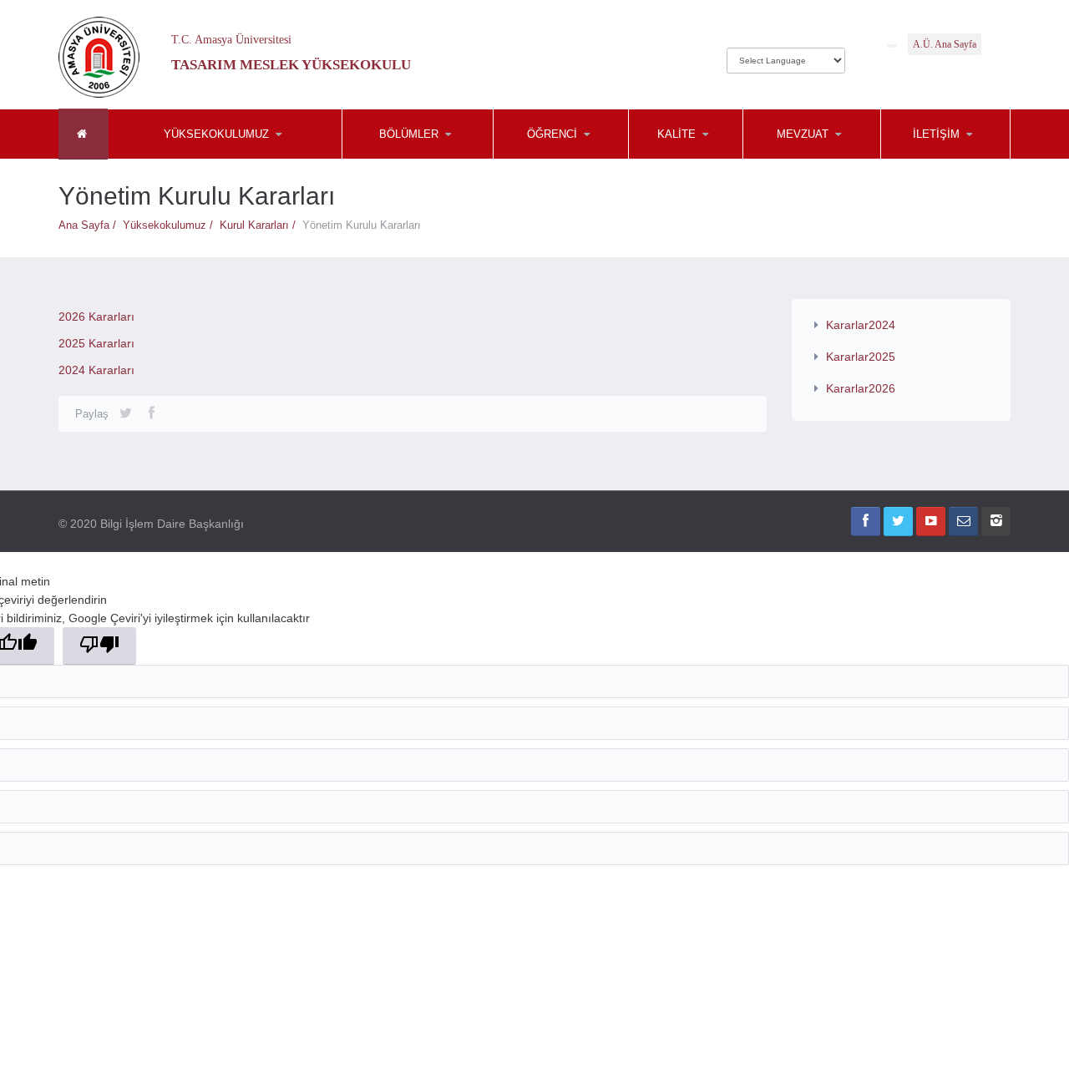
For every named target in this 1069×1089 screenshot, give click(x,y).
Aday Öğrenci (576, 159)
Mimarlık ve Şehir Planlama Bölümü (424, 154)
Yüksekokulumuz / (171, 225)
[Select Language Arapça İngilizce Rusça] (786, 56)
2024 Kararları (96, 370)
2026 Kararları (96, 316)
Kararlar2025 (860, 356)
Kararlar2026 (860, 388)
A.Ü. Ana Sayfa (944, 44)
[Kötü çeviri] (99, 646)
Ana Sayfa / (90, 225)
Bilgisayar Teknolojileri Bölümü (424, 156)
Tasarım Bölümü (425, 159)
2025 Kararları (96, 343)
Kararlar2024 (860, 325)
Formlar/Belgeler (711, 159)
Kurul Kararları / (261, 225)
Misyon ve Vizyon (191, 159)
